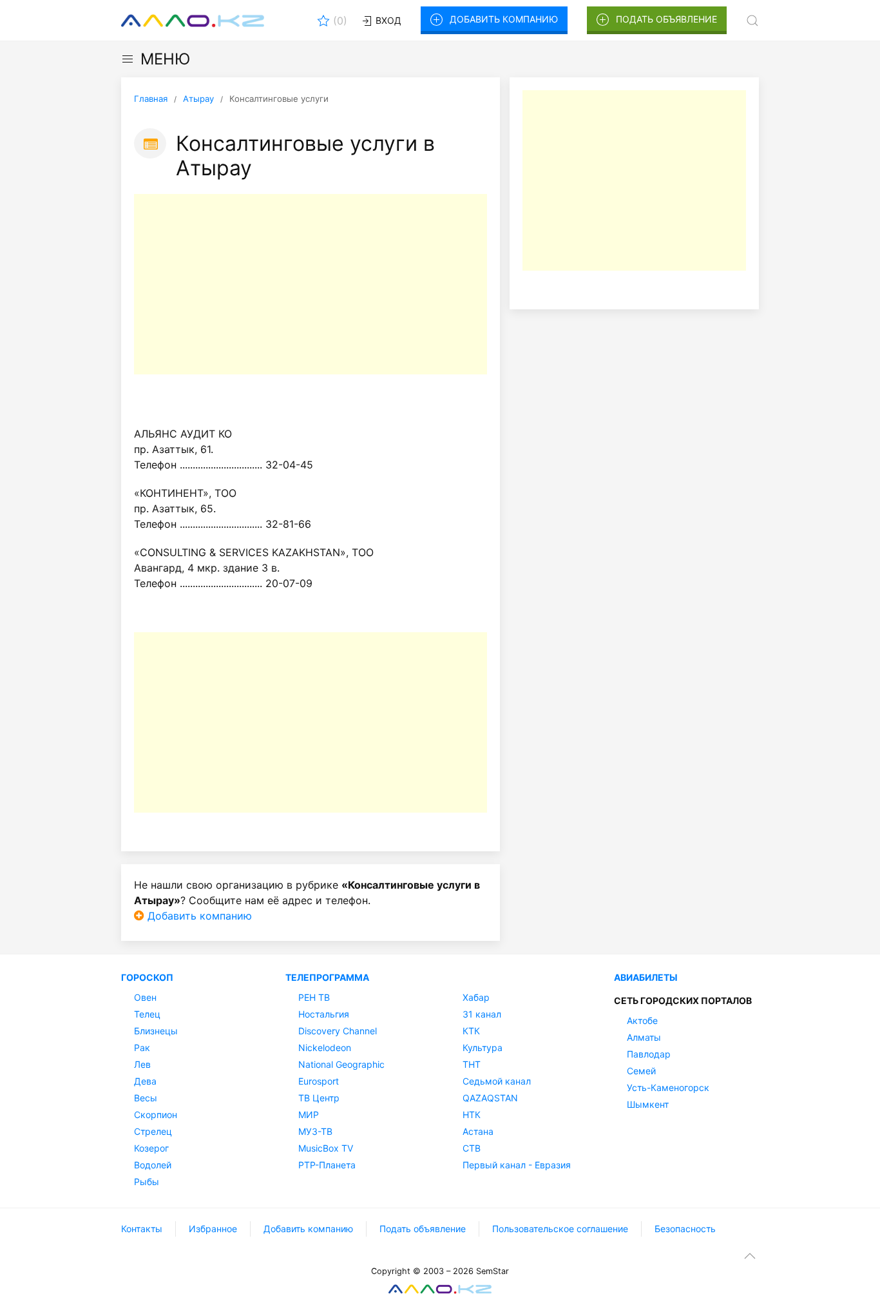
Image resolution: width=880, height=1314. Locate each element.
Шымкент (648, 1104)
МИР (308, 1114)
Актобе (642, 1020)
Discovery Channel (337, 1030)
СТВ (472, 1148)
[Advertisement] (310, 284)
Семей (641, 1070)
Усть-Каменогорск (668, 1087)
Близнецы (156, 1030)
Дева (145, 1081)
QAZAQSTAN (490, 1097)
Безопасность (685, 1228)
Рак (142, 1047)
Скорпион (155, 1114)
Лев (142, 1064)
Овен (145, 997)
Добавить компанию (504, 19)
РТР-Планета (327, 1164)
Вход (387, 20)
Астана (478, 1131)
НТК (472, 1114)
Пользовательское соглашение (560, 1228)
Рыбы (146, 1181)
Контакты (141, 1228)
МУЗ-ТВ (315, 1131)
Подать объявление (666, 19)
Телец (147, 1014)
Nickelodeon (324, 1047)
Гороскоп (147, 977)
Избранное (213, 1228)
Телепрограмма (327, 977)
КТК (471, 1030)
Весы (145, 1097)
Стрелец (153, 1131)
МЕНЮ (165, 59)
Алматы (644, 1037)
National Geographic (341, 1064)
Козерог (151, 1148)
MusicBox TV (325, 1148)
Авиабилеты (646, 977)
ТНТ (472, 1064)
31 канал (482, 1014)
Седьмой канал (497, 1081)
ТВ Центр (319, 1097)
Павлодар (649, 1053)
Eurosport (318, 1081)
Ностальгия (323, 1014)
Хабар (476, 997)
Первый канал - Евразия (517, 1164)
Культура (482, 1047)
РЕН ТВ (314, 997)
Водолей (152, 1164)
